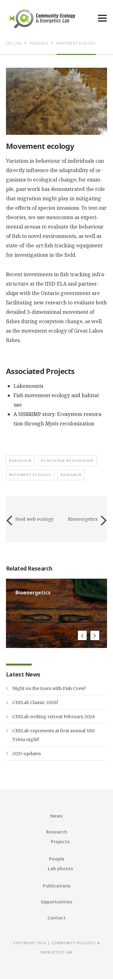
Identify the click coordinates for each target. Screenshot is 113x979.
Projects (60, 842)
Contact (56, 918)
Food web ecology (34, 519)
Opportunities (57, 902)
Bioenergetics (83, 519)
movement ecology (30, 474)
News (56, 816)
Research (56, 832)
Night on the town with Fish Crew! (49, 688)
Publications (57, 886)
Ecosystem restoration (67, 460)
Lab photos (60, 868)
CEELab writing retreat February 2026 (53, 716)
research (71, 474)
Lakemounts (28, 385)
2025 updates (26, 753)
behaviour (20, 460)
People (56, 859)
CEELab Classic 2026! (35, 702)
